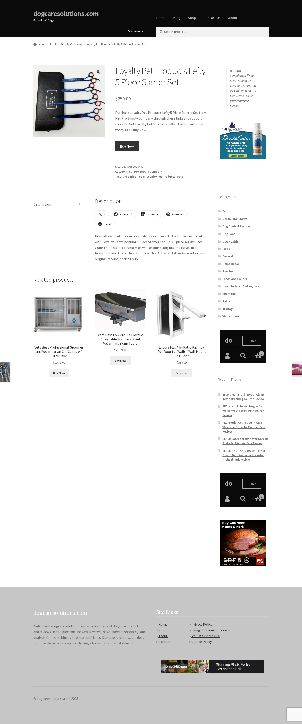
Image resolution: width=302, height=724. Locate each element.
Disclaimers (135, 31)
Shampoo (229, 294)
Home (160, 18)
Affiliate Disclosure (205, 636)
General (227, 256)
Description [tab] (42, 204)
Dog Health (230, 241)
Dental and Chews (234, 219)
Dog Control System (236, 226)
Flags (226, 249)
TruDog (227, 309)
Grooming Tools (134, 177)
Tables (227, 301)
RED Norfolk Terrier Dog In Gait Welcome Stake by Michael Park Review (243, 410)
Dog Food (228, 234)
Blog (176, 18)
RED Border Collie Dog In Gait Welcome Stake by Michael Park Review (243, 427)
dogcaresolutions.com (66, 13)
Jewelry (227, 271)
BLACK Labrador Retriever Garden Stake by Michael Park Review (245, 441)
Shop (192, 18)
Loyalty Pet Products (160, 177)
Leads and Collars (234, 279)
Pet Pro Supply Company (66, 44)
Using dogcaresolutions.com (213, 630)
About (232, 18)
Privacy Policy (201, 624)
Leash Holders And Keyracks (241, 286)
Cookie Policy (201, 641)
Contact (164, 641)
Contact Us (212, 18)
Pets (180, 177)
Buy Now (127, 146)
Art (224, 211)
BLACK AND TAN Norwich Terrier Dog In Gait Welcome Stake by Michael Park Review (243, 455)
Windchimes (230, 316)
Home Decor (230, 264)
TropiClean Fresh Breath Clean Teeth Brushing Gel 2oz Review (243, 396)
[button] (98, 71)
